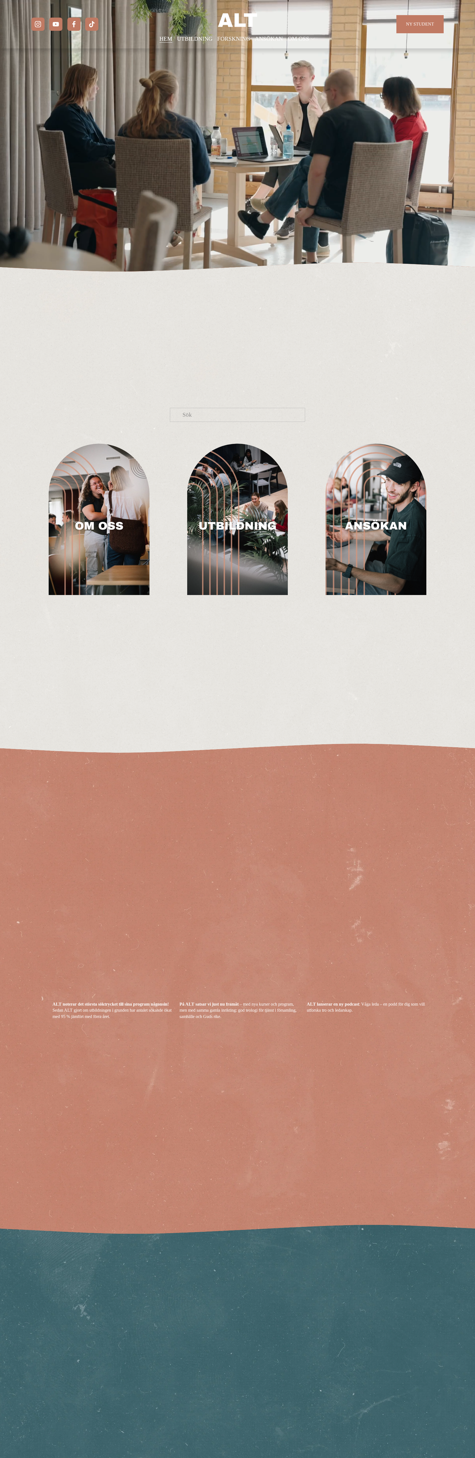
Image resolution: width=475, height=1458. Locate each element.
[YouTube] (55, 24)
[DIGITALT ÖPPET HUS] (239, 995)
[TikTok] (91, 24)
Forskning (233, 38)
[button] (417, 986)
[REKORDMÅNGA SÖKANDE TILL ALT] (112, 995)
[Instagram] (38, 24)
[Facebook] (74, 24)
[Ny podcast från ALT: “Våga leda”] (366, 995)
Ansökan (269, 38)
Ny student (420, 24)
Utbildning (194, 38)
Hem (165, 38)
